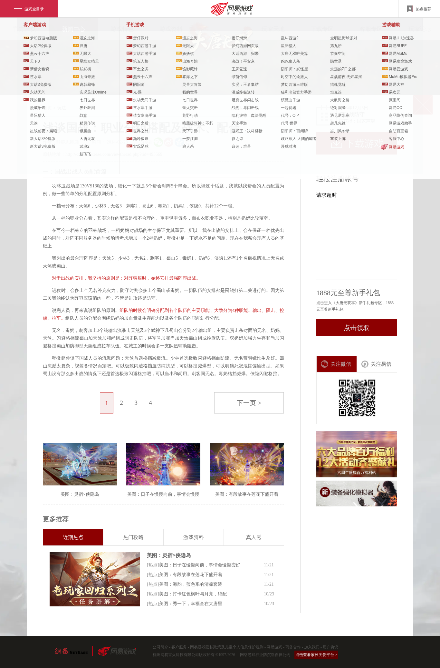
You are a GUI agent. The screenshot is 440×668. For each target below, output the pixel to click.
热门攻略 (133, 537)
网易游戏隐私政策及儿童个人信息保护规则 (226, 647)
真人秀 (254, 537)
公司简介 (160, 647)
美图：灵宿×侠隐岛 (169, 555)
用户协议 (330, 647)
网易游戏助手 (400, 122)
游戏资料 (193, 537)
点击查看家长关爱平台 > (316, 655)
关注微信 (340, 364)
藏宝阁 (394, 99)
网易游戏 (396, 146)
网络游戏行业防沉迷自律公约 (265, 655)
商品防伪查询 (400, 115)
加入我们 (312, 647)
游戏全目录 (34, 8)
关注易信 (381, 364)
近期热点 (73, 537)
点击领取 (356, 327)
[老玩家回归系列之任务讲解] (95, 579)
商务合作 (293, 647)
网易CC (395, 107)
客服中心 (396, 138)
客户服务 (179, 647)
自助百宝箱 (398, 130)
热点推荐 (423, 8)
